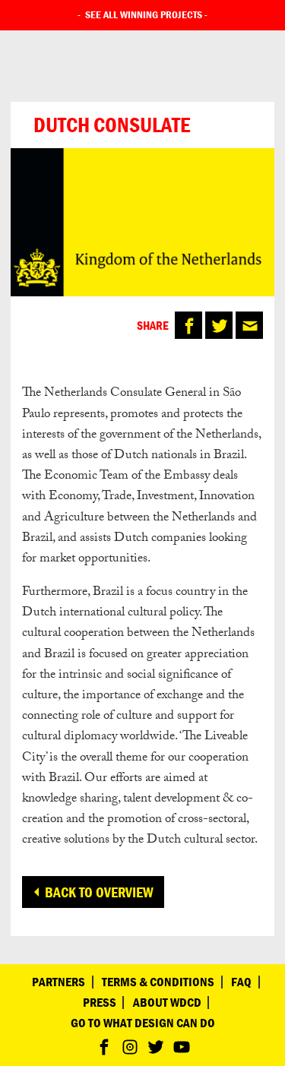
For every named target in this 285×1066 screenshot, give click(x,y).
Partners (58, 982)
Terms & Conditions (158, 982)
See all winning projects (143, 14)
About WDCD (167, 1002)
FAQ (241, 982)
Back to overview (99, 892)
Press (99, 1002)
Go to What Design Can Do (143, 1023)
